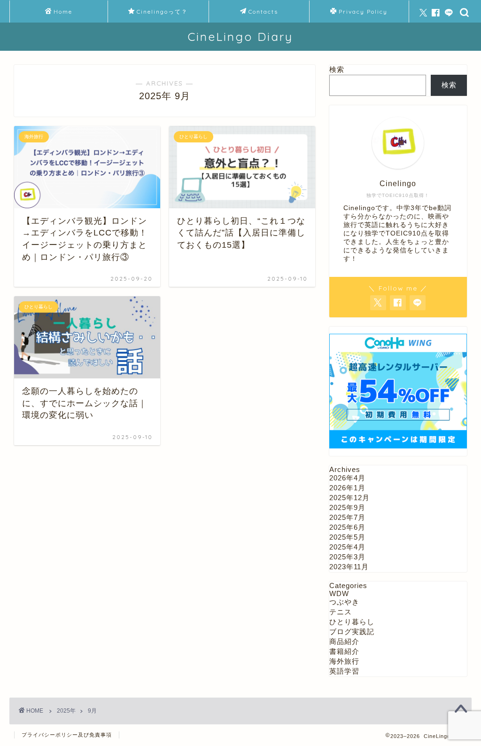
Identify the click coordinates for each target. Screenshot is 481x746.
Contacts (263, 11)
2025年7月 (347, 517)
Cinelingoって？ (162, 11)
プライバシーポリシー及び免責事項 (67, 735)
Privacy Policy (363, 11)
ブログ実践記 (351, 632)
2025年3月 (347, 557)
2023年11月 (349, 567)
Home (63, 11)
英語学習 (344, 671)
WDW (339, 593)
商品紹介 (344, 641)
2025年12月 (349, 498)
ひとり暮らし (351, 622)
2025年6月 (347, 527)
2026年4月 (347, 478)
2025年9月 (347, 507)
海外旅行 (344, 661)
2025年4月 (347, 547)
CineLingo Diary (240, 37)
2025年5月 (347, 537)
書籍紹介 (344, 651)
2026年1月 (347, 488)
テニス (340, 612)
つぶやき (344, 602)
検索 (336, 69)
